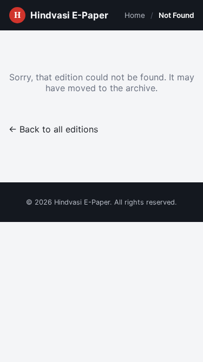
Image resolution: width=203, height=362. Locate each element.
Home (135, 15)
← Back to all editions (53, 129)
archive (140, 87)
